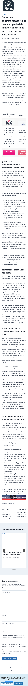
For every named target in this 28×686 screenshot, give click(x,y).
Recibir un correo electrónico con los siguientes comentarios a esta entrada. (14, 645)
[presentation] (14, 541)
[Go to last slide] (4, 550)
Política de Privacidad (16, 668)
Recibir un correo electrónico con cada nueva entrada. (14, 652)
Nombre (5, 615)
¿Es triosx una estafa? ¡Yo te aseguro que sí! (21, 513)
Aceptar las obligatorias (7, 683)
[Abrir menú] (25, 5)
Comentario (6, 592)
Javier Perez (7, 38)
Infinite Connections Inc (8, 503)
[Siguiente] (24, 550)
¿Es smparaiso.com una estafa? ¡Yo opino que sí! (6, 514)
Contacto (14, 671)
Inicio (6, 668)
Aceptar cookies (18, 683)
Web (3, 631)
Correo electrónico (8, 623)
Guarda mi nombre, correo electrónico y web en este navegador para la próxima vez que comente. (14, 637)
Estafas (4, 14)
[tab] (12, 569)
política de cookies (9, 681)
